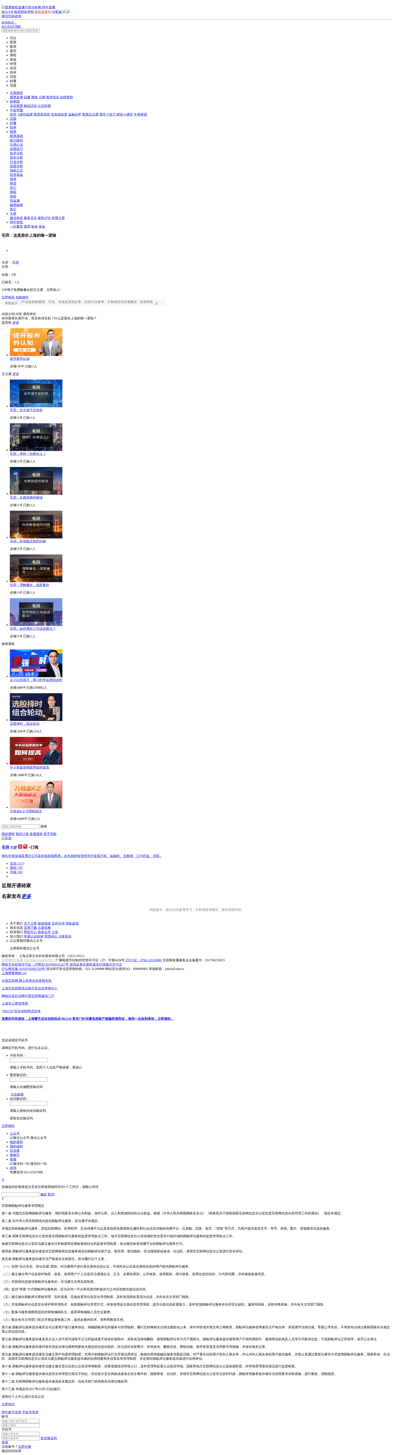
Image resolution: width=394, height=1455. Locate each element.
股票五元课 (90, 114)
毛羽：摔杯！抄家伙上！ (28, 454)
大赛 (13, 213)
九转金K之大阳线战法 (26, 811)
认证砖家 (44, 106)
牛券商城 (140, 114)
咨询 (13, 1168)
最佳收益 (16, 218)
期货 (13, 183)
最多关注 (30, 218)
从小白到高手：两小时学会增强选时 (36, 680)
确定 (43, 1194)
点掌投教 (44, 927)
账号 (5, 1416)
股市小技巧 (107, 114)
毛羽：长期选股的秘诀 (26, 497)
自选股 (15, 1150)
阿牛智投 (16, 222)
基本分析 (16, 157)
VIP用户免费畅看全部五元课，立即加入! (31, 289)
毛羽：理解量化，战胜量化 (29, 585)
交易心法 (16, 144)
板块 (34, 226)
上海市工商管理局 (15, 1003)
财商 (13, 131)
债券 (13, 179)
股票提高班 (42, 114)
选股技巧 (16, 149)
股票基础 (16, 136)
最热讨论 (44, 218)
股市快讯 (52, 97)
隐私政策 (72, 923)
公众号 (15, 1133)
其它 (13, 209)
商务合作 (44, 932)
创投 (13, 196)
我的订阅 (22, 834)
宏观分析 (16, 166)
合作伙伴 (58, 923)
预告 (34, 97)
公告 (55, 932)
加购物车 (22, 297)
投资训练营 (59, 114)
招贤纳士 (50, 936)
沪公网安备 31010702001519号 (23, 969)
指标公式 (16, 170)
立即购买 (8, 297)
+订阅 (33, 847)
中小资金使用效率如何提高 (29, 767)
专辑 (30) (16, 872)
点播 (42, 97)
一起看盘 (16, 226)
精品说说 (30, 106)
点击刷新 (17, 1094)
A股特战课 (25, 114)
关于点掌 (30, 923)
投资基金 (16, 175)
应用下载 (30, 927)
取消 (51, 1194)
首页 (13, 114)
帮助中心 (30, 932)
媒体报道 (44, 923)
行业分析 (16, 162)
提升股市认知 (20, 358)
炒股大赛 (58, 218)
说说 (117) (17, 863)
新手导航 (50, 834)
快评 (13, 127)
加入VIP (7, 12)
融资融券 (16, 205)
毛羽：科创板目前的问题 (28, 541)
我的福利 (16, 1146)
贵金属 (15, 200)
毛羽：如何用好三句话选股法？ (33, 628)
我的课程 (8, 834)
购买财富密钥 (24, 12)
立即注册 (24, 1446)
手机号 (6, 1429)
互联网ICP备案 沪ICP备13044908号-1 (28, 960)
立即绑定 (8, 1126)
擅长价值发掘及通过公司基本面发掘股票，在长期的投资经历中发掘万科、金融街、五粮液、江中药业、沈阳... (82, 856)
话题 (13, 118)
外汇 (13, 187)
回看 (27, 97)
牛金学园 (16, 110)
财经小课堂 (125, 114)
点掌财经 (16, 93)
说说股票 (16, 106)
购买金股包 (43, 12)
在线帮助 (66, 97)
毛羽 (15, 262)
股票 (27, 226)
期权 (13, 192)
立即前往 (8, 1404)
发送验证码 (48, 1438)
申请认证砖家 (34, 936)
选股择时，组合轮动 (24, 723)
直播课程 (36, 834)
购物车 (15, 1155)
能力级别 (16, 140)
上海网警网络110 (14, 973)
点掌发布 (64, 936)
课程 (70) (16, 868)
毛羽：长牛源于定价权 (26, 410)
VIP (13, 847)
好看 (13, 123)
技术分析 (16, 153)
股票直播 (16, 97)
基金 (42, 226)
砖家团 (15, 101)
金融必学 (74, 114)
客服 (13, 1159)
